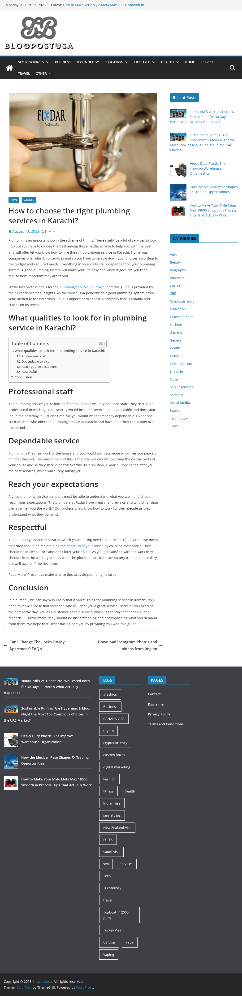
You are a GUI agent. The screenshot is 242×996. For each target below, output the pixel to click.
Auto (173, 254)
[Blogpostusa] (9, 68)
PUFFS (108, 839)
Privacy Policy (159, 714)
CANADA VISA (114, 718)
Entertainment (181, 317)
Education (113, 62)
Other (41, 73)
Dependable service (35, 361)
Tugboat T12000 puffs (116, 915)
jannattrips (112, 815)
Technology (87, 62)
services (126, 864)
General (176, 340)
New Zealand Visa (117, 827)
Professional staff (34, 356)
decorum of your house (85, 546)
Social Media (180, 402)
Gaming (176, 332)
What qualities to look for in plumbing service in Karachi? (60, 350)
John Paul (51, 231)
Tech (107, 876)
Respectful (29, 371)
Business (63, 62)
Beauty (175, 262)
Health (167, 62)
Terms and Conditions (166, 724)
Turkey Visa (112, 930)
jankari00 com (181, 363)
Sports (175, 410)
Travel (24, 73)
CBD (173, 293)
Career (175, 285)
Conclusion (23, 377)
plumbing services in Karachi (83, 287)
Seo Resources (31, 62)
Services (208, 62)
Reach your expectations (39, 366)
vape (130, 942)
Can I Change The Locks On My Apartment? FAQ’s (37, 645)
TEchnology (112, 888)
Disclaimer (156, 704)
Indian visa (112, 803)
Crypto (108, 730)
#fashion (110, 694)
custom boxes (114, 755)
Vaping (108, 954)
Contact (154, 694)
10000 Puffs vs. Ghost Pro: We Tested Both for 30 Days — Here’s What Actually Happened (203, 116)
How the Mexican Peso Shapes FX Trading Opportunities (107, 5)
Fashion (176, 324)
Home (190, 62)
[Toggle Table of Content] (99, 344)
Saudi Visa (111, 851)
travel (107, 900)
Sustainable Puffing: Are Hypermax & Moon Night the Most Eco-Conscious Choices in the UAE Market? (47, 714)
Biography (178, 270)
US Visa (109, 942)
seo (106, 864)
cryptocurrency (115, 743)
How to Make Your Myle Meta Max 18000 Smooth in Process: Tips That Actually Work (214, 210)
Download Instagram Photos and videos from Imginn (127, 645)
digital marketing (116, 767)
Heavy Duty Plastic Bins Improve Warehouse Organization (208, 168)
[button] (46, 62)
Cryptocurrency (182, 301)
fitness (108, 791)
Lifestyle (142, 62)
